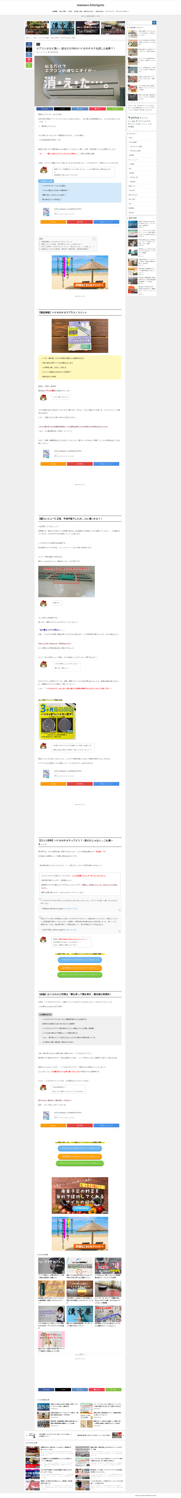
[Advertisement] (80, 302)
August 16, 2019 (70, 929)
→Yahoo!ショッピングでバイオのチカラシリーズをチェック (80, 974)
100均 (70, 11)
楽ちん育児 (62, 11)
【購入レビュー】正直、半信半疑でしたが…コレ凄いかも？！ (62, 244)
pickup (135, 117)
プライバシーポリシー (122, 11)
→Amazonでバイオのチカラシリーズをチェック (80, 959)
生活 (38, 44)
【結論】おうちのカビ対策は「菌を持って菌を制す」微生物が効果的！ (65, 249)
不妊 (130, 168)
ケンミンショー (133, 159)
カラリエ (145, 118)
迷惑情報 (131, 208)
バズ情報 (132, 121)
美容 (151, 124)
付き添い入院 (78, 11)
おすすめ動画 (133, 142)
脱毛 (132, 127)
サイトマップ (110, 11)
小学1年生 (132, 190)
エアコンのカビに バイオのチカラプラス (68, 209)
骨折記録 (132, 181)
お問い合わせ (100, 11)
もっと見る (79, 1354)
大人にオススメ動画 (136, 146)
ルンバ (132, 124)
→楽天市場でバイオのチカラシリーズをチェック (80, 968)
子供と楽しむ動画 (135, 150)
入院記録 (131, 173)
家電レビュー (133, 186)
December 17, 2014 (70, 908)
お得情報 (54, 11)
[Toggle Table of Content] (93, 239)
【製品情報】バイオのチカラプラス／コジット (56, 241)
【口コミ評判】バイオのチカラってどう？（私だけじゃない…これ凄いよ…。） (68, 246)
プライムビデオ (144, 121)
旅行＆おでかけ (88, 11)
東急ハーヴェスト (142, 124)
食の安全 (131, 212)
